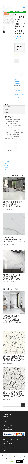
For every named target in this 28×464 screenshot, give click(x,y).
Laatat (16, 79)
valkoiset (22, 94)
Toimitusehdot (6, 445)
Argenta (16, 89)
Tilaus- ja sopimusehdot (7, 443)
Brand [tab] (6, 109)
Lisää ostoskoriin (20, 66)
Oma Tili (4, 450)
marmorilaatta (18, 92)
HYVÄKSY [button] (19, 461)
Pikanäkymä (18, 209)
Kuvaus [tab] (6, 104)
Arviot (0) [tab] (6, 112)
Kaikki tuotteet (18, 77)
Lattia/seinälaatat (18, 81)
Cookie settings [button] (10, 461)
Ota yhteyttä (5, 441)
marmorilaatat (18, 90)
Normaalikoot (17, 83)
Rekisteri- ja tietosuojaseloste (9, 446)
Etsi (23, 405)
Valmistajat (5, 448)
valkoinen (16, 94)
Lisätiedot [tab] (7, 107)
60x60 (21, 87)
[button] (3, 12)
